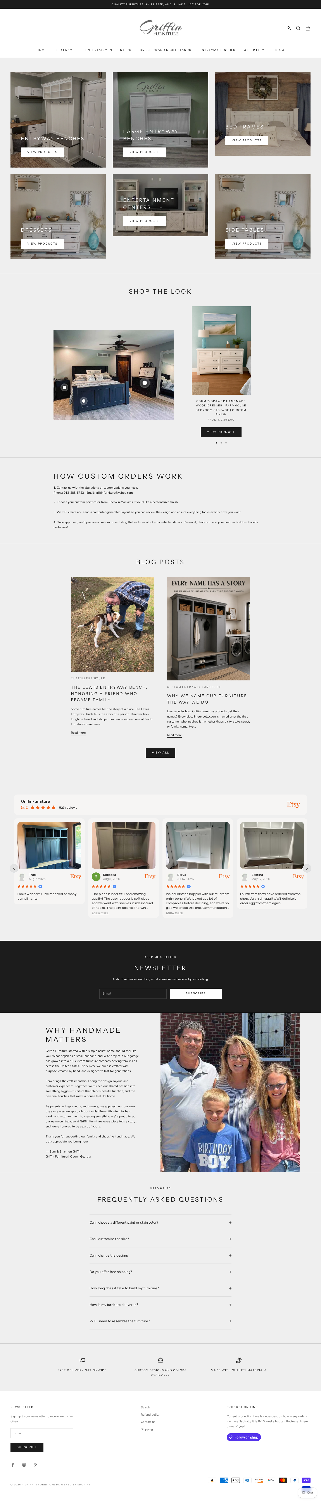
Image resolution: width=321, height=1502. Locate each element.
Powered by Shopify (73, 1484)
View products (42, 152)
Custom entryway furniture (194, 686)
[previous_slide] (14, 868)
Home (42, 49)
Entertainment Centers (108, 49)
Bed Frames (66, 49)
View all (160, 753)
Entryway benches (217, 49)
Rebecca (35, 875)
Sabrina (183, 875)
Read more (78, 733)
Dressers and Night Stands (165, 49)
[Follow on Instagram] (24, 1465)
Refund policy (150, 1415)
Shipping (147, 1429)
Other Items (255, 49)
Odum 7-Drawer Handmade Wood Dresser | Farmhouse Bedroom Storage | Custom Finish (221, 407)
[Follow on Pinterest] (35, 1465)
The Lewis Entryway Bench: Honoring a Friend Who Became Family (109, 693)
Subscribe (196, 993)
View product (221, 432)
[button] (25, 913)
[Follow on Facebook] (12, 1465)
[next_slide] (307, 868)
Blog (279, 49)
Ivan (255, 875)
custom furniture (88, 678)
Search (145, 1407)
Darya (107, 875)
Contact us (148, 1422)
